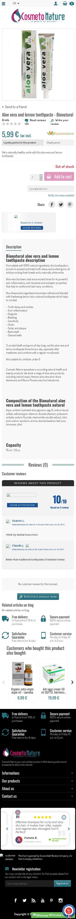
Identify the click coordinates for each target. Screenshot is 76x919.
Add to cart (63, 176)
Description (13, 247)
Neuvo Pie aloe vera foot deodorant (40, 380)
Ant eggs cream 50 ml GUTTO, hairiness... (53, 690)
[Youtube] (42, 900)
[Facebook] (51, 204)
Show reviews (32, 227)
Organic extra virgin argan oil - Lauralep (22, 690)
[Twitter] (60, 204)
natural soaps (23, 376)
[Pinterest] (69, 204)
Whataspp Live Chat (61, 914)
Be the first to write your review (40, 596)
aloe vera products (54, 373)
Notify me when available (61, 195)
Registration (62, 883)
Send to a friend (16, 106)
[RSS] (33, 900)
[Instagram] (60, 900)
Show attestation (22, 505)
